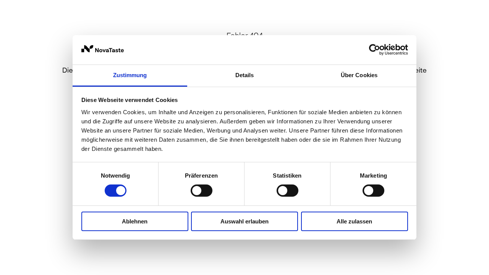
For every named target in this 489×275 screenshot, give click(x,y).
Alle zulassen (354, 221)
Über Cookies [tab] (359, 75)
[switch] (201, 190)
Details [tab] (244, 75)
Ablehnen (134, 221)
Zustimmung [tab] (130, 75)
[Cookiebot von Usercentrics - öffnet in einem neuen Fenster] (374, 49)
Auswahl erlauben (244, 221)
